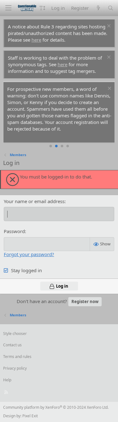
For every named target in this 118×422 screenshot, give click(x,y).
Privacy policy (15, 368)
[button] (42, 8)
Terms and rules (17, 356)
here (36, 40)
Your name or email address (34, 201)
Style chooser (15, 333)
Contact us (12, 345)
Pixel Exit (30, 416)
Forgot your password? (29, 254)
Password (14, 231)
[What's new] (98, 8)
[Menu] (8, 8)
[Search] (110, 8)
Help (7, 380)
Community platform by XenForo (56, 407)
